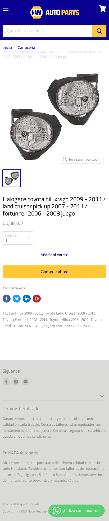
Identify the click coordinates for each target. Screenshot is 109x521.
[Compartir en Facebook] (7, 299)
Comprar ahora (54, 271)
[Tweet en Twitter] (17, 299)
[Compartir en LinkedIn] (27, 299)
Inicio (7, 47)
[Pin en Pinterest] (37, 299)
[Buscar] (99, 31)
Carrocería (26, 47)
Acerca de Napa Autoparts (21, 504)
